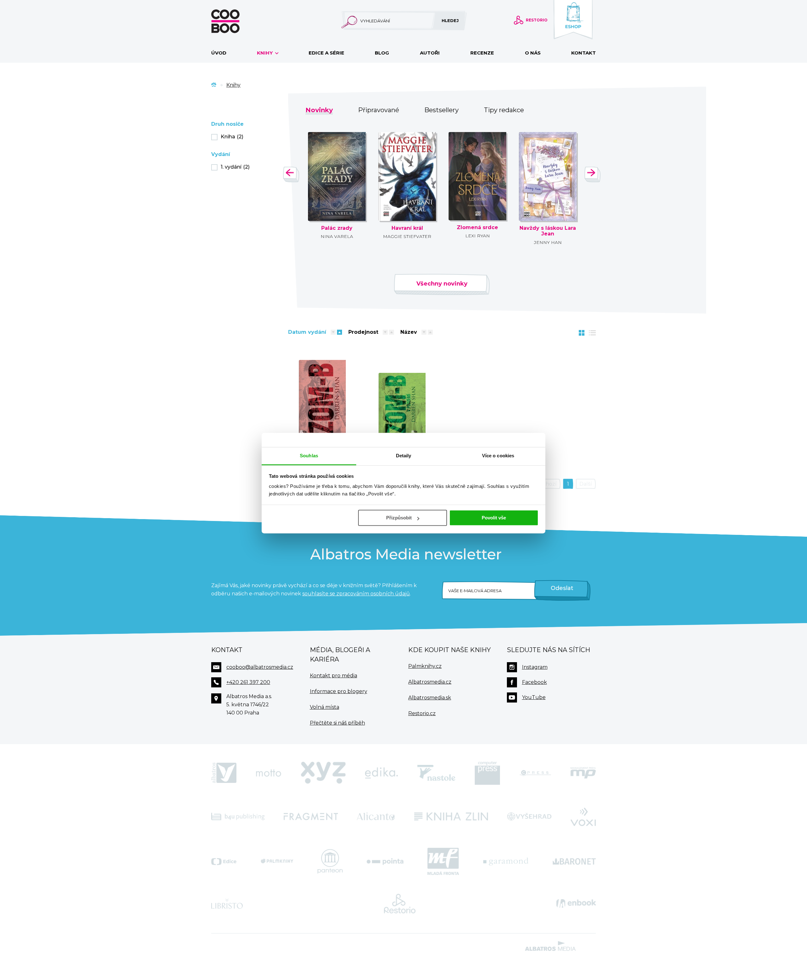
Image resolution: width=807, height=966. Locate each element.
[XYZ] (323, 773)
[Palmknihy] (277, 861)
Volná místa (324, 707)
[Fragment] (310, 816)
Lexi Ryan (477, 236)
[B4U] (238, 816)
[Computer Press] (487, 773)
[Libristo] (227, 903)
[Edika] (381, 773)
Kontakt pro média (333, 676)
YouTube (534, 697)
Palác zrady (336, 228)
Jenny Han (548, 242)
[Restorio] (399, 903)
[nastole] (436, 773)
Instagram (535, 667)
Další (585, 484)
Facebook (534, 682)
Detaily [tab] (403, 455)
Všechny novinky (441, 283)
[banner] (235, 21)
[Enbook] (576, 903)
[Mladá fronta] (443, 861)
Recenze (482, 53)
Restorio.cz (422, 713)
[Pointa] (385, 861)
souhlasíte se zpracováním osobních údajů (356, 594)
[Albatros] (224, 773)
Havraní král (407, 228)
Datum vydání (307, 332)
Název (408, 332)
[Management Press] (583, 773)
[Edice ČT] (224, 861)
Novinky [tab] (319, 110)
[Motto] (269, 773)
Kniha (232, 137)
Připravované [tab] (378, 110)
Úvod (218, 53)
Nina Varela (337, 236)
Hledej (450, 20)
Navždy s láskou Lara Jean (548, 231)
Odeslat (562, 588)
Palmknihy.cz (425, 666)
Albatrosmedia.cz (429, 682)
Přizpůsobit (399, 517)
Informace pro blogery (338, 691)
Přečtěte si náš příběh (337, 723)
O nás (533, 53)
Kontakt (583, 53)
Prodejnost (363, 332)
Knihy (265, 53)
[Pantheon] (330, 861)
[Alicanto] (375, 816)
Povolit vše (494, 517)
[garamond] (506, 861)
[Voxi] (583, 816)
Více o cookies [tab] (498, 455)
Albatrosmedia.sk (429, 698)
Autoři (430, 53)
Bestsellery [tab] (441, 110)
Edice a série (326, 53)
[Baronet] (574, 861)
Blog (382, 53)
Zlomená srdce (477, 227)
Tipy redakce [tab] (504, 110)
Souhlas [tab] (309, 455)
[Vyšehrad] (529, 816)
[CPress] (535, 773)
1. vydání (235, 167)
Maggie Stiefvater (407, 236)
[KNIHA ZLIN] (451, 816)
